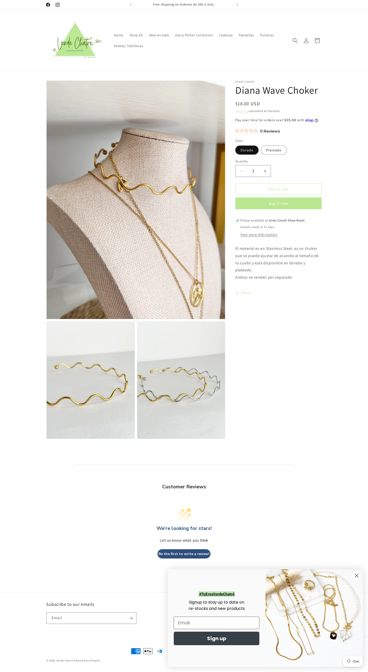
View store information (258, 234)
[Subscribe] (130, 618)
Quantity (241, 161)
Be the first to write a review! (184, 553)
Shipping (241, 111)
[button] (295, 40)
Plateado (274, 150)
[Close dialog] (356, 575)
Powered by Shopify (87, 660)
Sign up (216, 638)
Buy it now (278, 203)
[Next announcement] (237, 5)
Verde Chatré (65, 660)
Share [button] (245, 293)
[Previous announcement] (130, 5)
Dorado (247, 150)
